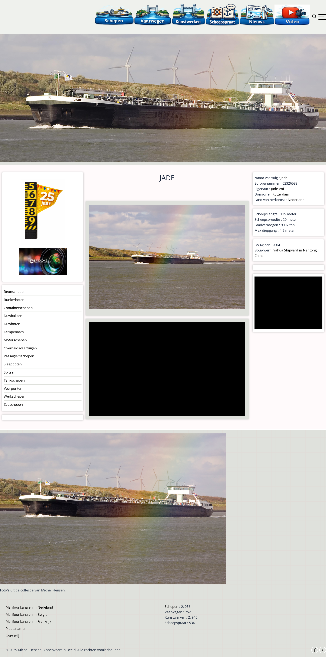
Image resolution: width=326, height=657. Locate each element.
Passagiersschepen (19, 356)
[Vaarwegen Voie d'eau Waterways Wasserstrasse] (153, 15)
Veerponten (13, 388)
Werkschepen (14, 396)
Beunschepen (14, 291)
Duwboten (12, 324)
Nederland (296, 199)
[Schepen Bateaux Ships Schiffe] (114, 15)
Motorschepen (15, 340)
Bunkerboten (14, 299)
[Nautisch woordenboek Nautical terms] (223, 15)
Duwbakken (13, 315)
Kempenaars (14, 332)
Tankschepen (14, 380)
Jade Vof (277, 188)
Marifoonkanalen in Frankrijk (28, 621)
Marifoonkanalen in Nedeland (29, 607)
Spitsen (9, 372)
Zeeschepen (13, 404)
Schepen (171, 606)
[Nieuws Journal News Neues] (257, 15)
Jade (284, 178)
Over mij (12, 635)
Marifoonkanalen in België (26, 614)
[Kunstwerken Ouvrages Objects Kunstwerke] (189, 15)
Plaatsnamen (16, 628)
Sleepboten (13, 364)
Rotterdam (280, 194)
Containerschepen (18, 308)
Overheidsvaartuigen (20, 348)
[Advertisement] (168, 369)
